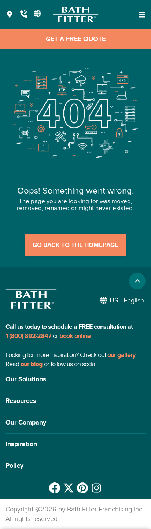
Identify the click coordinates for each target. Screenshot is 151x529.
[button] (75, 379)
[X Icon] (68, 487)
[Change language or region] (37, 13)
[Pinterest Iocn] (82, 487)
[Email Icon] (96, 487)
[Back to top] (137, 281)
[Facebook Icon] (54, 487)
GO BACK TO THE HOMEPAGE (75, 245)
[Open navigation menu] (142, 14)
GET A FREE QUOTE (76, 39)
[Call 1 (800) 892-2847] (23, 15)
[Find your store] (9, 15)
